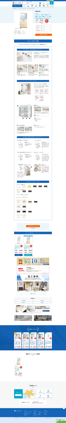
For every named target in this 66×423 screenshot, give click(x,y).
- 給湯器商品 (34, 413)
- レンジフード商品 (40, 412)
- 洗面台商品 (34, 412)
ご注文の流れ (23, 300)
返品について (23, 302)
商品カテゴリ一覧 (35, 410)
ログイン (52, 0)
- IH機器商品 (39, 411)
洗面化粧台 (15, 8)
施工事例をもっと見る (32, 293)
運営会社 (45, 413)
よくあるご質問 (46, 411)
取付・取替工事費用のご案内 (27, 413)
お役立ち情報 (25, 414)
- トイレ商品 (34, 411)
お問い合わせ (45, 414)
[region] (33, 5)
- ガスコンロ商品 (35, 414)
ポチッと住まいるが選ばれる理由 (28, 411)
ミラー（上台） (38, 28)
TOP (12, 8)
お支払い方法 (42, 300)
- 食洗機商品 (39, 414)
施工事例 (45, 410)
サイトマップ (45, 412)
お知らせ (25, 415)
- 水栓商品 (39, 413)
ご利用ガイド (25, 412)
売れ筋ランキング (35, 415)
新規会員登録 (48, 0)
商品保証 (42, 302)
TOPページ (25, 410)
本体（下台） (38, 30)
